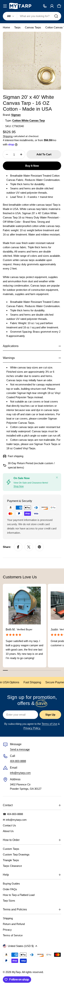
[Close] (57, 477)
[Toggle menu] (5, 6)
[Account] (52, 6)
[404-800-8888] (45, 6)
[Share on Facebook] (18, 547)
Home (6, 27)
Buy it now (32, 165)
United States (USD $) (21, 945)
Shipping (8, 136)
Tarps (17, 27)
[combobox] (32, 16)
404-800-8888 (18, 761)
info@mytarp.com (20, 772)
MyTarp (16, 972)
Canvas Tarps (33, 27)
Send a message (20, 749)
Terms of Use (49, 723)
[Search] (56, 16)
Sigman (16, 114)
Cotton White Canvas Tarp (28, 120)
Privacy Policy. (32, 728)
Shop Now (19, 486)
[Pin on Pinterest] (39, 547)
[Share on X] (29, 547)
